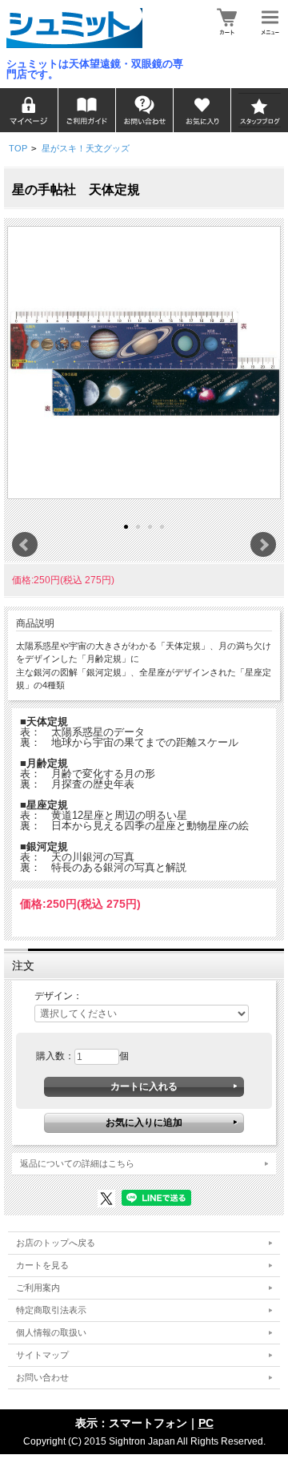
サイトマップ (42, 1355)
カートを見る (42, 1265)
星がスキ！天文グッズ (86, 148)
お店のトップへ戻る (55, 1242)
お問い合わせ (42, 1377)
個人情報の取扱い (51, 1332)
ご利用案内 (38, 1287)
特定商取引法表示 (51, 1310)
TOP (18, 148)
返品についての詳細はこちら (77, 1163)
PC (206, 1423)
